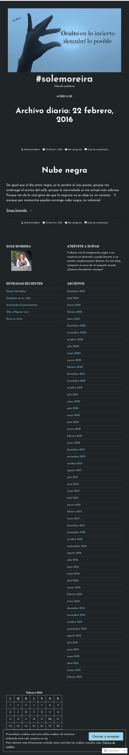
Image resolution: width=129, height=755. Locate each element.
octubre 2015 (74, 622)
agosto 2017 (74, 470)
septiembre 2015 (77, 629)
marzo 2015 (74, 670)
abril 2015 (73, 663)
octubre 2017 (74, 463)
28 (57, 726)
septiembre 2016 (77, 546)
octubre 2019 (74, 387)
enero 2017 (73, 518)
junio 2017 (73, 484)
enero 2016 (73, 601)
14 (58, 712)
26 (41, 726)
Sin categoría (75, 149)
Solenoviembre (32, 149)
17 (26, 719)
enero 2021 (73, 319)
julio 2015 (72, 642)
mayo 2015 (73, 656)
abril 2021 (73, 298)
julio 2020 (73, 346)
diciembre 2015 (76, 608)
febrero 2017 (74, 511)
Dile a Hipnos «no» (17, 312)
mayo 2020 (74, 353)
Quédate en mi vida (18, 298)
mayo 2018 (73, 415)
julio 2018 (72, 408)
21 (58, 719)
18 (34, 719)
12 (42, 712)
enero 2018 (73, 443)
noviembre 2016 (76, 532)
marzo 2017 (73, 505)
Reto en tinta (14, 319)
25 (34, 726)
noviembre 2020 (76, 332)
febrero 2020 (75, 367)
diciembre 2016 (76, 525)
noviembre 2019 (76, 381)
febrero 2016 (74, 594)
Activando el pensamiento (21, 305)
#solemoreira (64, 79)
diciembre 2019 (76, 374)
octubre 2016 (74, 539)
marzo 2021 (74, 305)
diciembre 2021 (76, 291)
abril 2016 (73, 580)
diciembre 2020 (76, 325)
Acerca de (64, 96)
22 (10, 726)
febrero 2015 (74, 677)
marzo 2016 (74, 587)
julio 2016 (72, 560)
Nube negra (64, 170)
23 (18, 726)
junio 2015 (73, 649)
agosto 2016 (74, 553)
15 (10, 719)
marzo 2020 (74, 360)
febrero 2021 (74, 312)
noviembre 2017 (76, 456)
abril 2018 (73, 422)
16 (18, 719)
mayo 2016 (73, 573)
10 (26, 712)
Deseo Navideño (16, 291)
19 (42, 719)
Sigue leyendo (17, 211)
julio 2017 (72, 477)
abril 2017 (72, 498)
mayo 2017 (73, 491)
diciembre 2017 (76, 449)
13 (50, 712)
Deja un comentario (97, 149)
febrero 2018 (74, 436)
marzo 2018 (74, 429)
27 (50, 726)
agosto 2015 (74, 635)
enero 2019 (73, 401)
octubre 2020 (75, 339)
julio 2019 (72, 394)
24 (26, 726)
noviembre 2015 (76, 615)
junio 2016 (73, 567)
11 (34, 712)
